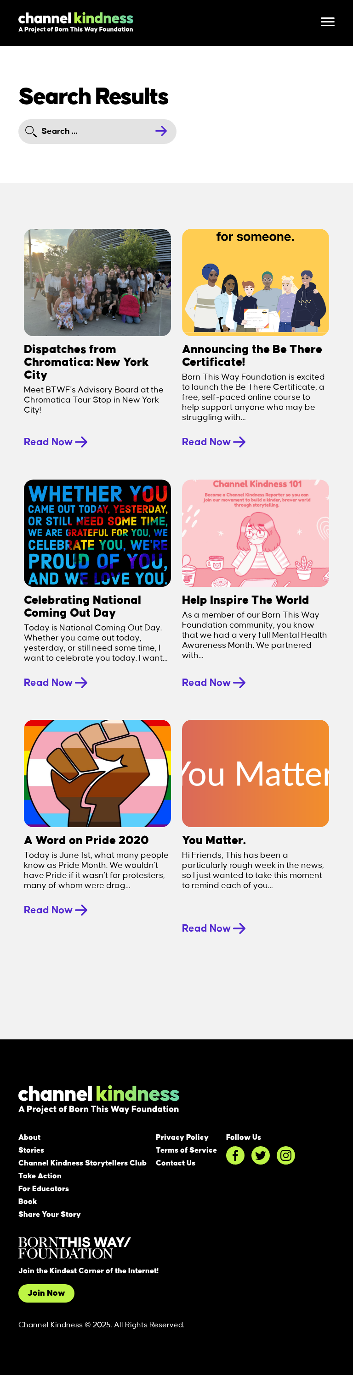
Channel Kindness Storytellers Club (82, 1163)
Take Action (40, 1176)
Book (27, 1202)
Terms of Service (186, 1150)
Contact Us (175, 1163)
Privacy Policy (182, 1137)
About (29, 1137)
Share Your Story (49, 1214)
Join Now (46, 1293)
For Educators (43, 1189)
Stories (31, 1150)
